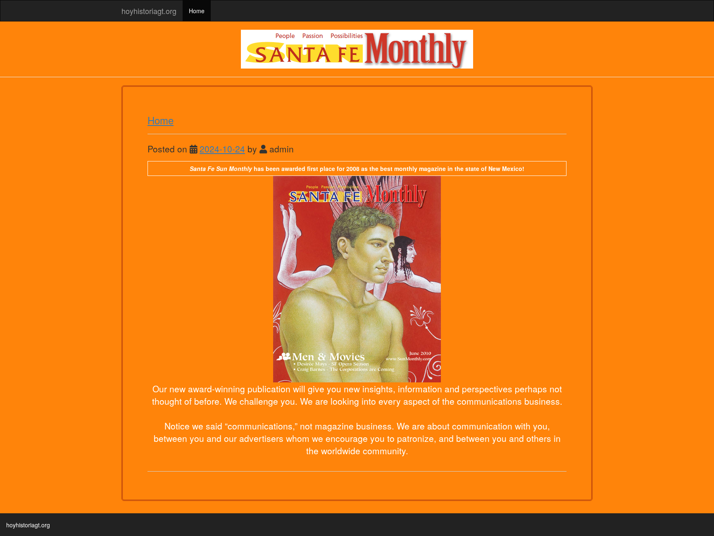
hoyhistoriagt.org (148, 10)
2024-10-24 (222, 148)
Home (197, 11)
